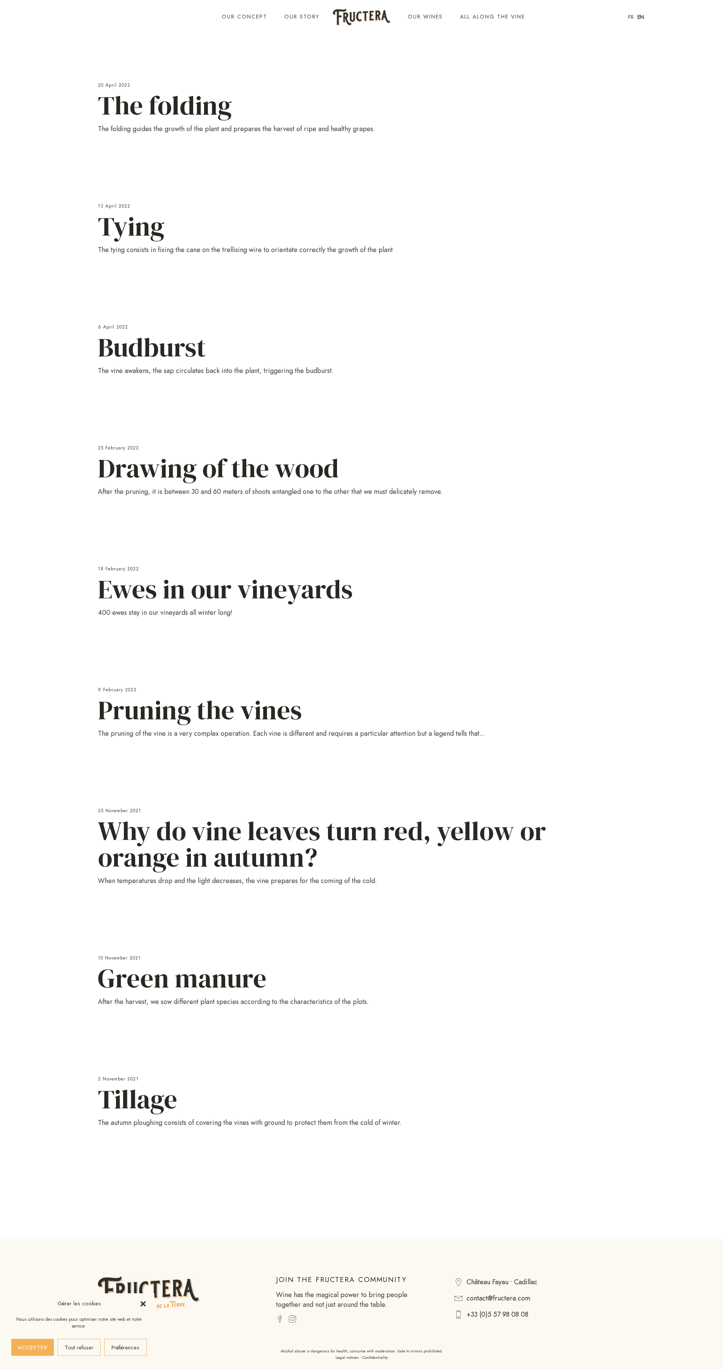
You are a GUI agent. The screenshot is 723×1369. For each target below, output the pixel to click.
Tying (131, 226)
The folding (165, 105)
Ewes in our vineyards (225, 589)
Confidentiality (375, 1357)
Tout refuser (79, 1347)
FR (631, 17)
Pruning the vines (200, 710)
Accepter (32, 1347)
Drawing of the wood (218, 468)
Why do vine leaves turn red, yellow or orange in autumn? (322, 844)
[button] (143, 1304)
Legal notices (347, 1357)
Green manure (182, 978)
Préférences (125, 1347)
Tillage (137, 1099)
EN (641, 17)
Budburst (152, 347)
